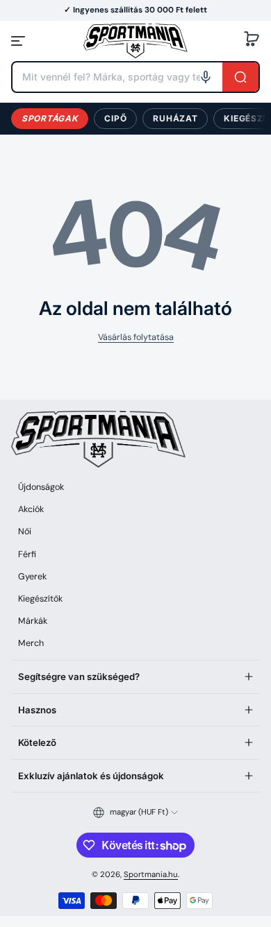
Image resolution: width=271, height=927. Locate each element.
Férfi (27, 554)
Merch (31, 643)
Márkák (32, 621)
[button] (251, 41)
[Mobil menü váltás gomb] (19, 41)
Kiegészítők (40, 598)
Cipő (115, 118)
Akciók (31, 509)
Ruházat (175, 118)
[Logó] (135, 41)
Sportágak (50, 118)
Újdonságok (41, 487)
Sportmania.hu (151, 874)
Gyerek (32, 576)
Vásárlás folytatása (136, 337)
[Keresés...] (240, 77)
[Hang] (206, 77)
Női (24, 531)
